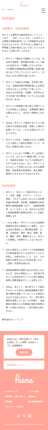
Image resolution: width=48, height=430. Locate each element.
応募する (24, 352)
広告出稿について (15, 365)
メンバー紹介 (33, 391)
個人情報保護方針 (35, 401)
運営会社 (32, 396)
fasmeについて (11, 391)
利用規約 (8, 401)
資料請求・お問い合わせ (15, 396)
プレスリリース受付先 (14, 407)
